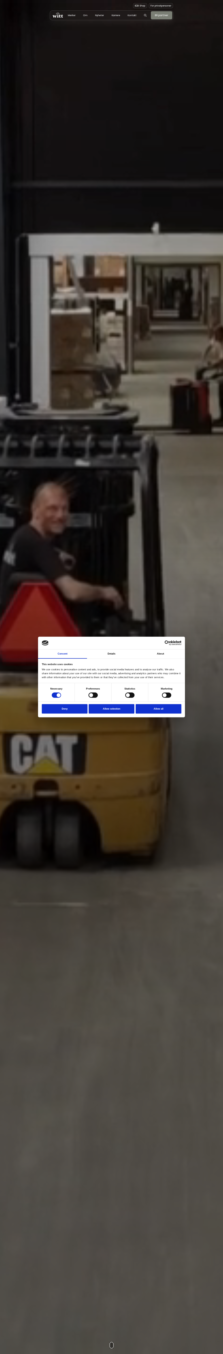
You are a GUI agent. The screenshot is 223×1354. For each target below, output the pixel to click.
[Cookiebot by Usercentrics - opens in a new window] (167, 643)
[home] (58, 15)
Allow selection (111, 708)
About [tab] (160, 653)
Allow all (158, 708)
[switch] (93, 695)
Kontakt (132, 15)
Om (85, 15)
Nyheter (99, 15)
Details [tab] (112, 653)
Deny (65, 708)
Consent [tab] (62, 653)
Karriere (116, 15)
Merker (71, 15)
